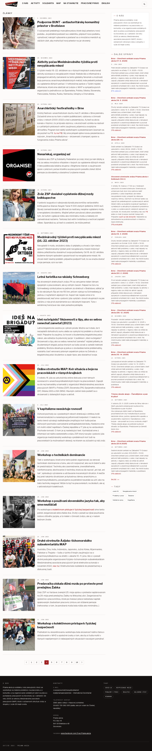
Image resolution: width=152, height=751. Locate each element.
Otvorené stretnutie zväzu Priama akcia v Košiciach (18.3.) (129, 177)
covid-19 (116, 491)
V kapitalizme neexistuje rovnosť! (59, 409)
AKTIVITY (35, 3)
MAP (58, 3)
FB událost (116, 264)
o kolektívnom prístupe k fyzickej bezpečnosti (72, 509)
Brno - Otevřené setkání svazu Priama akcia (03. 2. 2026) (128, 272)
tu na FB (58, 133)
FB (147, 212)
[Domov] (11, 4)
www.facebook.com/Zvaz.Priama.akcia (76, 733)
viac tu (56, 566)
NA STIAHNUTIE (71, 3)
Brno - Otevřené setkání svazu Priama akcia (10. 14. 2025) (128, 353)
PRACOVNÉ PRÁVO (90, 3)
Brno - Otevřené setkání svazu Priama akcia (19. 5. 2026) (128, 99)
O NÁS (25, 3)
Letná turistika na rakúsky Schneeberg (63, 277)
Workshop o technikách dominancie (61, 455)
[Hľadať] (144, 4)
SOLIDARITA (48, 3)
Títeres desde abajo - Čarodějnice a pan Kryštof (129, 395)
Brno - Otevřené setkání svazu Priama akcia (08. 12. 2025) (128, 311)
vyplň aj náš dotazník (127, 217)
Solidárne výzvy (118, 500)
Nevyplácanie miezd (129, 491)
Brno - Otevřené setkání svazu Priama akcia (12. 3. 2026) (128, 232)
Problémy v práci (118, 496)
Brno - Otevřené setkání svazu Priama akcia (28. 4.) (128, 138)
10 (77, 662)
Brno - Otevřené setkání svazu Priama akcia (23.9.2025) (128, 442)
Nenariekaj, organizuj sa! (53, 154)
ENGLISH (106, 3)
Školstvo (131, 496)
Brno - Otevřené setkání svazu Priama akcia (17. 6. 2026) (128, 59)
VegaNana (131, 500)
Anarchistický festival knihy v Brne (60, 108)
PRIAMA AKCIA (23, 746)
